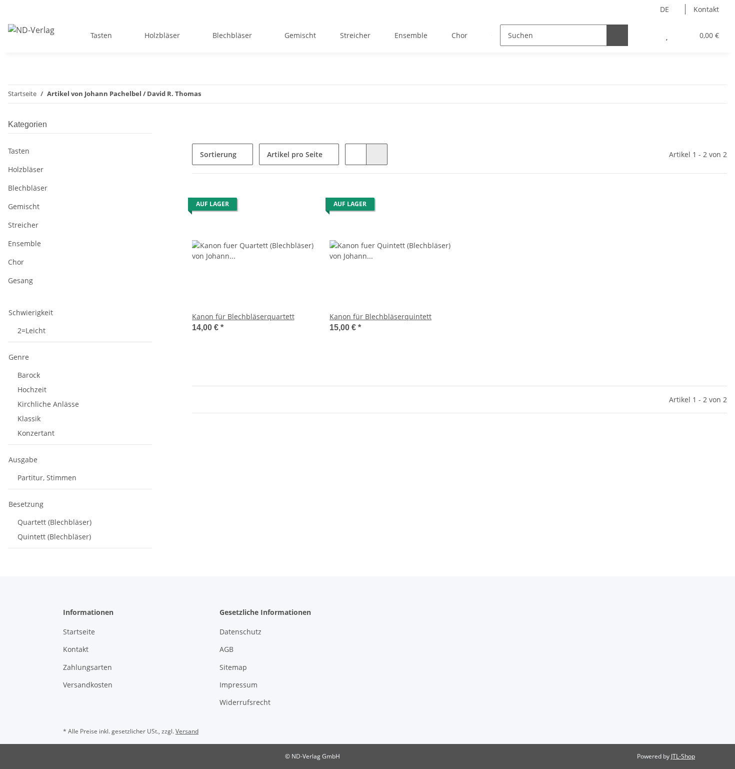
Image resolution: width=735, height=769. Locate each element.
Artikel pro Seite (294, 154)
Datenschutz (241, 631)
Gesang (20, 280)
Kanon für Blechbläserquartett (243, 316)
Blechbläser (28, 188)
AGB (227, 649)
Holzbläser (26, 169)
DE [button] (664, 9)
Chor (16, 262)
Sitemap (233, 667)
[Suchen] (617, 35)
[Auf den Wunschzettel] (297, 207)
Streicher (23, 225)
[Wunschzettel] (667, 35)
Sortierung (218, 154)
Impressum (239, 684)
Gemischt (24, 206)
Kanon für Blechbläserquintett (381, 316)
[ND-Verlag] (31, 30)
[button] (647, 35)
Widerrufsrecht (245, 702)
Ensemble (24, 243)
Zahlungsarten (87, 667)
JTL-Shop (683, 756)
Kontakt (706, 9)
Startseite (79, 631)
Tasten (19, 151)
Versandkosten (87, 684)
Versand (187, 731)
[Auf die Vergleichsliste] (271, 207)
